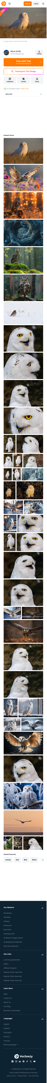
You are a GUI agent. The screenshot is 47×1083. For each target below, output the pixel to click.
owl (17, 976)
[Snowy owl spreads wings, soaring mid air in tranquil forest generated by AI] (14, 682)
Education (7, 1046)
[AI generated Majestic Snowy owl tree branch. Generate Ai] (23, 898)
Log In (36, 4)
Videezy (6, 1037)
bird (25, 976)
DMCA (6, 1080)
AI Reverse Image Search (13, 1054)
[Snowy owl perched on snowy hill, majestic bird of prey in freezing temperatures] (23, 492)
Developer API (9, 1050)
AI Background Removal (13, 1058)
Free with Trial (23, 62)
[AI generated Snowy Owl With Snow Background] (30, 560)
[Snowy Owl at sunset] (23, 150)
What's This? (25, 89)
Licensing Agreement (12, 1076)
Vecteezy (7, 1033)
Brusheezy (8, 1029)
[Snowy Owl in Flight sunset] (23, 924)
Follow (39, 54)
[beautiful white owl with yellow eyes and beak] (23, 337)
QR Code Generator (11, 1062)
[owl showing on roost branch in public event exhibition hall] (8, 945)
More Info (9, 93)
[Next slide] (38, 976)
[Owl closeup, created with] (17, 945)
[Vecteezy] (3, 3)
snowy (8, 976)
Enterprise (8, 1042)
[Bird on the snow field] (23, 312)
